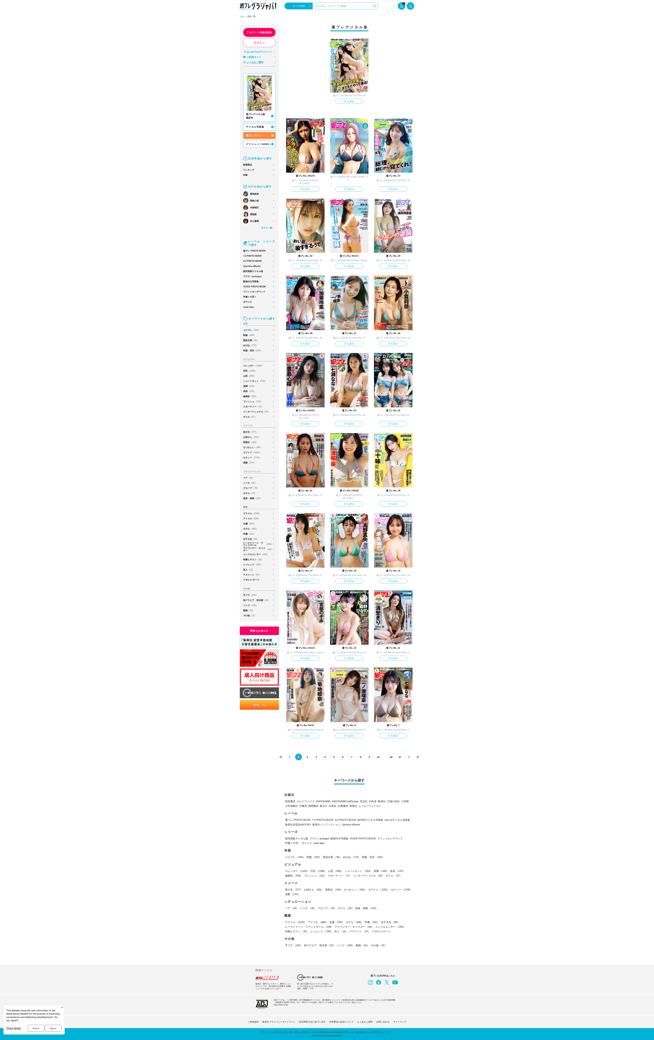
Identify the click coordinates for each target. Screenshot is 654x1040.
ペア (248, 478)
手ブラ (250, 595)
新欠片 (324, 805)
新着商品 (247, 164)
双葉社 (353, 805)
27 (400, 757)
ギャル (250, 417)
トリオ (250, 483)
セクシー (252, 457)
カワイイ (252, 452)
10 (378, 757)
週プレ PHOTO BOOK (254, 251)
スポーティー (253, 406)
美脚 (249, 386)
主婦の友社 (393, 801)
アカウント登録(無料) (259, 32)
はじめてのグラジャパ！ (260, 51)
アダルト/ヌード (251, 579)
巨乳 (250, 371)
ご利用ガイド (254, 57)
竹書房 (303, 805)
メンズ (250, 605)
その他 (250, 615)
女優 (249, 523)
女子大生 (251, 539)
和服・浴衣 (252, 350)
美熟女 (250, 442)
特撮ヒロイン (253, 559)
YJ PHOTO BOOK (252, 256)
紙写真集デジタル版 (253, 271)
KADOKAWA (323, 801)
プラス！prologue (252, 276)
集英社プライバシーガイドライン (278, 1022)
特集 (245, 175)
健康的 (250, 396)
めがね (250, 345)
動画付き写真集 (251, 281)
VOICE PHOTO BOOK (254, 286)
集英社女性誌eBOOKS (298, 824)
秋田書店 (290, 801)
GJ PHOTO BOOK (252, 261)
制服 (249, 335)
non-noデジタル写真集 (397, 819)
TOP (242, 17)
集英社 (382, 801)
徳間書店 (313, 805)
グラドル (252, 513)
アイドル (251, 518)
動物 (248, 610)
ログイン (259, 42)
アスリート (252, 575)
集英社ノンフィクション (326, 824)
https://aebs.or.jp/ (281, 1005)
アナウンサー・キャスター (258, 549)
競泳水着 (251, 340)
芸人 (248, 569)
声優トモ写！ (249, 297)
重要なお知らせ (259, 630)
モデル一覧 (266, 228)
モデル (250, 528)
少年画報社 (291, 805)
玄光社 (364, 801)
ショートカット (255, 381)
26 (391, 757)
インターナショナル (256, 411)
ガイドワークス (306, 801)
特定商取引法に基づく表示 (312, 1022)
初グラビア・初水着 (256, 600)
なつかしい (252, 447)
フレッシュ (252, 401)
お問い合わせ (383, 1022)
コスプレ (251, 330)
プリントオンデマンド (254, 291)
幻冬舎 (373, 801)
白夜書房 (343, 805)
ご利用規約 (253, 1022)
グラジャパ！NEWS (258, 144)
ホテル (250, 493)
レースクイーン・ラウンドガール (258, 544)
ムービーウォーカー (370, 805)
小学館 (405, 801)
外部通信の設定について (341, 1022)
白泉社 (333, 805)
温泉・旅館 (252, 498)
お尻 (249, 376)
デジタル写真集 (255, 126)
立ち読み (349, 101)
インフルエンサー (256, 554)
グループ (251, 488)
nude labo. (248, 307)
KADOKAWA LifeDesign (345, 801)
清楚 (249, 462)
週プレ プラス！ (254, 135)
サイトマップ (399, 1022)
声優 (249, 534)
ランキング (248, 170)
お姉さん (251, 437)
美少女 (250, 432)
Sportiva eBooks (252, 266)
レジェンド (252, 564)
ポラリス (247, 302)
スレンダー (253, 365)
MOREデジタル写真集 (370, 819)
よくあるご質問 (255, 62)
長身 (249, 391)
